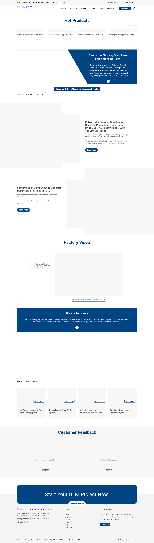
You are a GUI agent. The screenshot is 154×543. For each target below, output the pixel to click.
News (67, 522)
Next (145, 12)
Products (68, 520)
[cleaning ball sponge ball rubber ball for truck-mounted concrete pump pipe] (123, 30)
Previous (9, 12)
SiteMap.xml (122, 540)
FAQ (66, 525)
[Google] (118, 2)
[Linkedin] (115, 2)
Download (68, 527)
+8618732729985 (60, 2)
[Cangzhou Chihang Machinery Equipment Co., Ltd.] (26, 7)
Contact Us (124, 8)
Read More (91, 150)
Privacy (80, 540)
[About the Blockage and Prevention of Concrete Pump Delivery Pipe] (92, 396)
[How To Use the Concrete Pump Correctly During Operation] (31, 396)
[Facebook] (108, 2)
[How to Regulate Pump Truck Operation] (62, 396)
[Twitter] (111, 2)
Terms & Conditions (70, 540)
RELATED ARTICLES (56, 540)
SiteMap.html (132, 540)
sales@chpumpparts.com (42, 2)
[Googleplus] (28, 522)
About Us (68, 517)
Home (67, 515)
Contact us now (77, 504)
